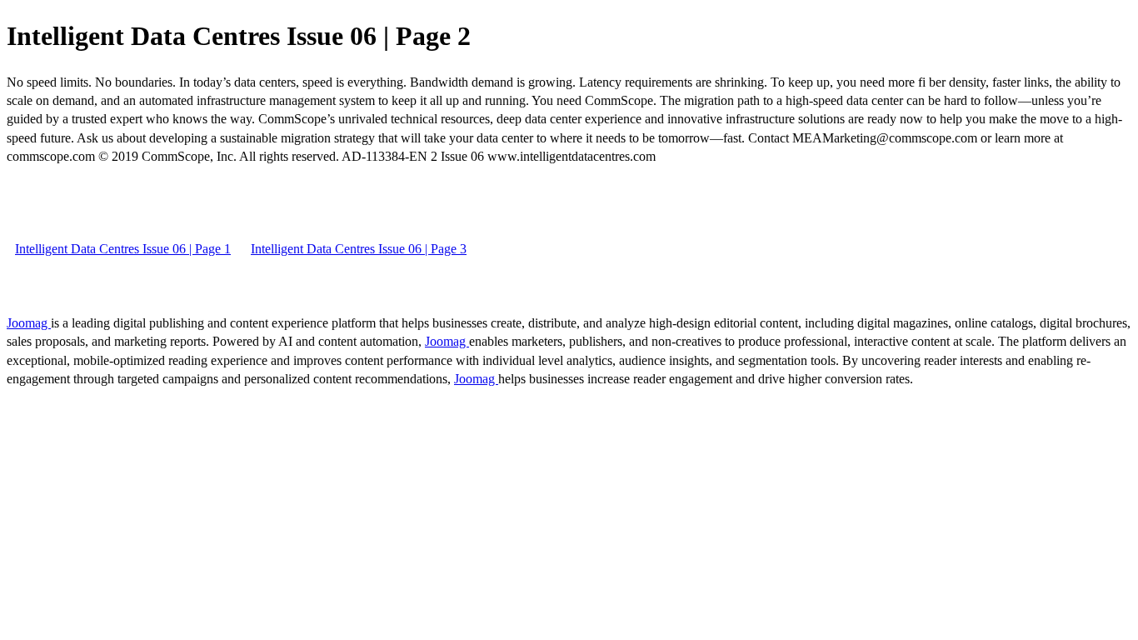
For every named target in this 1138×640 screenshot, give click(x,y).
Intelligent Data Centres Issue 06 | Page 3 (359, 249)
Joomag (29, 323)
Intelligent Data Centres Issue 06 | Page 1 (123, 249)
